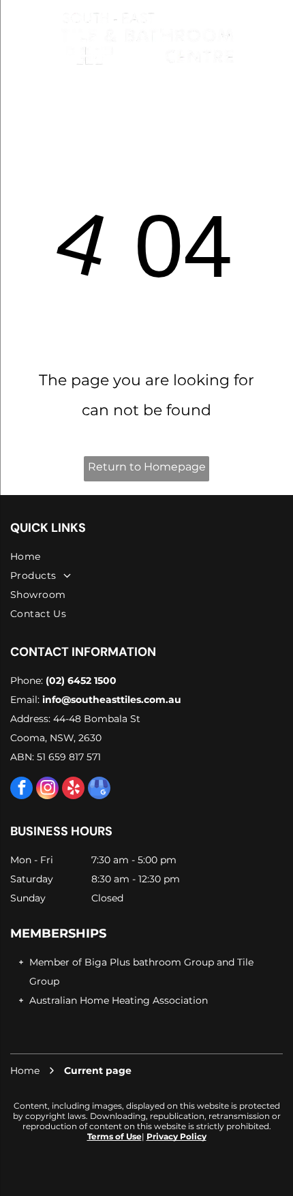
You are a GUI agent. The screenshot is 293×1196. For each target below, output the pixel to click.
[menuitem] (146, 556)
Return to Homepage (147, 466)
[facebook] (21, 790)
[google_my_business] (99, 790)
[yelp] (73, 790)
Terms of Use (114, 1136)
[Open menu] (15, 38)
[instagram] (47, 790)
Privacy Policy (176, 1136)
